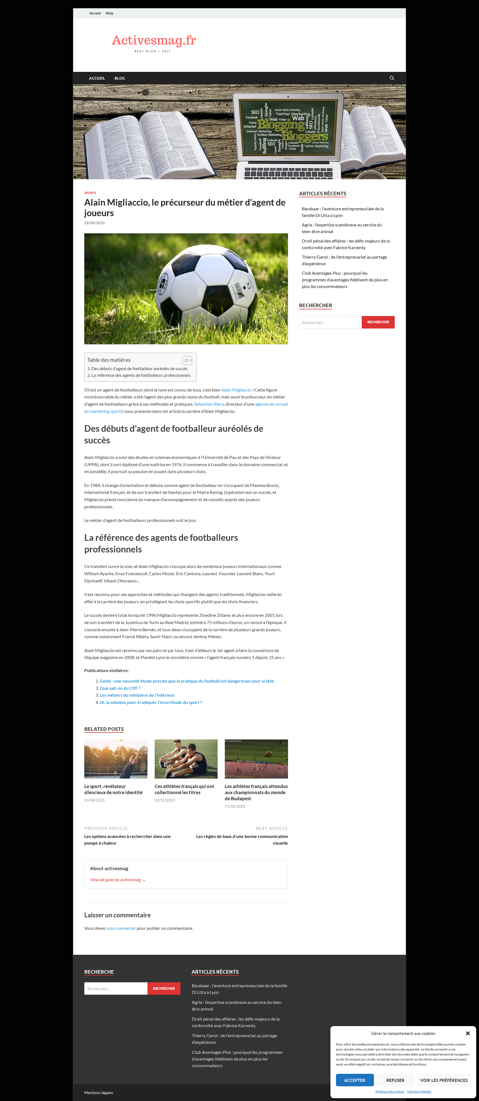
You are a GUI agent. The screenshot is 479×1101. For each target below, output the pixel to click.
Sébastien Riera (209, 403)
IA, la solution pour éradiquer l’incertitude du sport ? (151, 702)
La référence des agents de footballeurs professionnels (141, 375)
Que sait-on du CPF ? (120, 688)
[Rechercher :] (347, 322)
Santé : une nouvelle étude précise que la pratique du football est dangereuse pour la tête (187, 680)
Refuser (395, 1080)
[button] (468, 1033)
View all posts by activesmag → (118, 879)
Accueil (95, 13)
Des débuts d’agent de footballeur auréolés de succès (139, 368)
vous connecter (121, 928)
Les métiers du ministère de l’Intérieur (137, 695)
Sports (90, 193)
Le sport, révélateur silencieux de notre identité (113, 789)
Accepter (354, 1080)
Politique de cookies (390, 1091)
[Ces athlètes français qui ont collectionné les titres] (186, 760)
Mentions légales (419, 1091)
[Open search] (392, 78)
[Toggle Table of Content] (184, 360)
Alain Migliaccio (236, 389)
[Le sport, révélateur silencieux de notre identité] (115, 760)
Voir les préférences (444, 1080)
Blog (109, 13)
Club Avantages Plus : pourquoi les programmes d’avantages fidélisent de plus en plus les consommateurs (345, 279)
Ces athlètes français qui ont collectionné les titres (184, 789)
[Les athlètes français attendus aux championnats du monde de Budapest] (256, 760)
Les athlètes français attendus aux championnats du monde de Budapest (256, 792)
